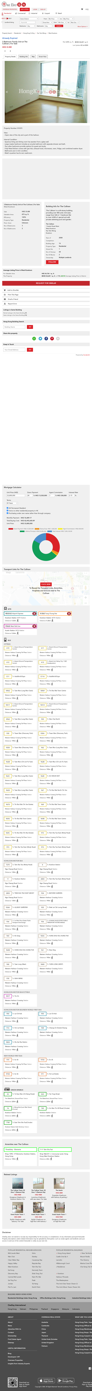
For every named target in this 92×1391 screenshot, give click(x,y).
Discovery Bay (13, 1273)
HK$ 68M (59, 1193)
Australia (45, 1322)
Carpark (47, 13)
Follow (52, 262)
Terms (9, 500)
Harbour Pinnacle (62, 1277)
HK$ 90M (17, 1195)
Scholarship (12, 1336)
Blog (9, 1353)
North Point (36, 1287)
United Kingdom (48, 1343)
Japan (44, 1332)
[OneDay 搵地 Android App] (65, 1380)
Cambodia (45, 1326)
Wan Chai (11, 1257)
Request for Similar (46, 283)
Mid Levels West (14, 1253)
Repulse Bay (36, 1263)
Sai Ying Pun (12, 1280)
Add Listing (25, 9)
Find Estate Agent (14, 1339)
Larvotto (59, 1260)
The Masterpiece (62, 1280)
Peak (33, 1280)
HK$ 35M (38, 1217)
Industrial (34, 13)
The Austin (59, 1190)
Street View (42, 57)
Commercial (21, 13)
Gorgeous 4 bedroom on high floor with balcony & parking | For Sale (59, 1222)
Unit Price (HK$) (12, 492)
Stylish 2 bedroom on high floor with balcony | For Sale (38, 1221)
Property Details (10, 57)
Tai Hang (35, 1284)
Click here (46, 584)
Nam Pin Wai (36, 1277)
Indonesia (76, 1309)
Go (30, 327)
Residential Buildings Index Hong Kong (22, 1298)
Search (59, 26)
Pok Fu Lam (12, 1287)
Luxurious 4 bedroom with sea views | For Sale (38, 1198)
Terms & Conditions (63, 1387)
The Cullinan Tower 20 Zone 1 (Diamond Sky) (18, 1191)
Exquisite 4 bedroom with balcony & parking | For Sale (59, 1197)
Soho (34, 1253)
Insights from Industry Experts (19, 1364)
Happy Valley (12, 1263)
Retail (60, 13)
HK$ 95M (59, 1217)
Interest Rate (73, 492)
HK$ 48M (17, 1217)
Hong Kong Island (63, 1253)
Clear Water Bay (13, 1260)
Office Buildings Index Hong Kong (52, 1298)
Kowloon (60, 1273)
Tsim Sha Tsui (36, 1267)
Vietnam (23, 1309)
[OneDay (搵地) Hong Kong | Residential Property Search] (14, 4)
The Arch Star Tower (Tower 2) (67, 1284)
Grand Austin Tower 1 (18, 1214)
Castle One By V (62, 1257)
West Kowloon (13, 1267)
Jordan (10, 1284)
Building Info (24, 57)
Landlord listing (9, 22)
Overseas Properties (10, 9)
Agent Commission (56, 492)
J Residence (60, 1267)
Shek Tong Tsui (37, 1273)
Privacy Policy (73, 1387)
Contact (11, 1332)
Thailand (44, 1309)
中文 (87, 9)
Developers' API (14, 1357)
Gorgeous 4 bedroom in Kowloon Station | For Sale (18, 1199)
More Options (82, 26)
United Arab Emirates (49, 1339)
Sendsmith (86, 355)
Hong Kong (12, 1309)
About (10, 1322)
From (45, 19)
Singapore (55, 1309)
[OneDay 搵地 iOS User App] (46, 1380)
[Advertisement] (46, 177)
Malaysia (65, 1309)
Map (33, 57)
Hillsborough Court (63, 1263)
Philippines (34, 1309)
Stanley (34, 1257)
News (10, 1326)
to (61, 19)
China (44, 1329)
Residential (7, 13)
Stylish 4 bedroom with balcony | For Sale (17, 1220)
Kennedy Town (37, 1270)
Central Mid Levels (14, 1277)
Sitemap (11, 1343)
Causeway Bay (37, 1260)
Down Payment (32, 492)
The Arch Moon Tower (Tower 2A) (68, 1287)
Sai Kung (11, 1270)
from (55, 22)
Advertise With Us (14, 1329)
